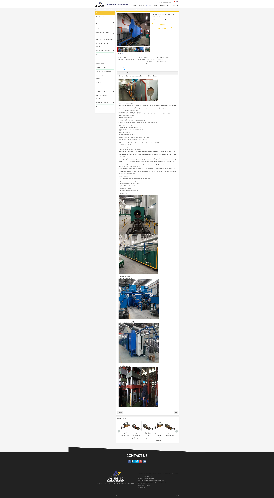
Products (107, 495)
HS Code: (120, 63)
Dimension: (121, 59)
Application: (159, 57)
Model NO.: (121, 57)
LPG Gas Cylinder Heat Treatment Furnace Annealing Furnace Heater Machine (159, 435)
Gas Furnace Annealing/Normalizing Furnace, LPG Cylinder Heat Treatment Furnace (125, 435)
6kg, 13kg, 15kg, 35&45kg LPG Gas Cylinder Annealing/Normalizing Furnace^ (136, 435)
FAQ (121, 495)
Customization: (160, 63)
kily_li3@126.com (146, 482)
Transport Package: (142, 59)
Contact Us (126, 495)
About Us (101, 495)
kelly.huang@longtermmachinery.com (158, 482)
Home (96, 495)
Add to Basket (161, 28)
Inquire (161, 24)
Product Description (124, 67)
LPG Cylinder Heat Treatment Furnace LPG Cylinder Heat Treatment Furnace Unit (170, 435)
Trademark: (159, 59)
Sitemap (132, 495)
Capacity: (140, 57)
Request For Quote (114, 495)
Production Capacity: (142, 63)
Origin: (158, 61)
